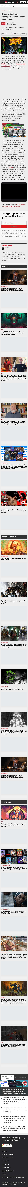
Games (3, 10)
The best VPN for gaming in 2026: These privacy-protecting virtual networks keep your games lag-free (14, 1091)
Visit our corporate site (13, 1140)
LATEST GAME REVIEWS (20, 1077)
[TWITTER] (3, 249)
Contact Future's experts (8, 1154)
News (3, 23)
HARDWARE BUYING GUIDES (7, 1077)
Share (5, 33)
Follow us (16, 33)
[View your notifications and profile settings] (13, 2)
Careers (4, 1174)
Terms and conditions (7, 1157)
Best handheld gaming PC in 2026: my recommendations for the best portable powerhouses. (14, 1128)
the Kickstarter (20, 205)
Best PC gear (12, 6)
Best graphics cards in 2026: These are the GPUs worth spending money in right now (15, 1110)
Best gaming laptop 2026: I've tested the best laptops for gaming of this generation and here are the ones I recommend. (14, 1119)
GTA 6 (21, 6)
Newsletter (23, 33)
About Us (4, 1151)
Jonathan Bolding (12, 23)
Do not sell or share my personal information (13, 1177)
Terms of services (19, 230)
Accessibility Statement (7, 1171)
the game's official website (11, 207)
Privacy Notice (21, 232)
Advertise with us (6, 1167)
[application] (14, 191)
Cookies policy (5, 1164)
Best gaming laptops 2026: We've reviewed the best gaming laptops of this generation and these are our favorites (14, 1100)
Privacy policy (5, 1161)
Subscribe (23, 2)
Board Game (9, 10)
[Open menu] (2, 2)
